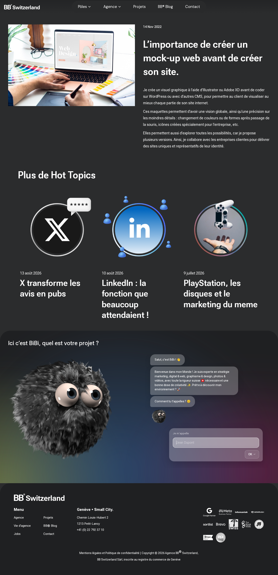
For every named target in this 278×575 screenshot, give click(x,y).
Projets (139, 6)
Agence (110, 6)
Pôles (82, 6)
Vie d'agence (22, 526)
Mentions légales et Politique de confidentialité (109, 553)
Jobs (17, 534)
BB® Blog (165, 6)
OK (252, 454)
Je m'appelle (181, 433)
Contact (192, 6)
